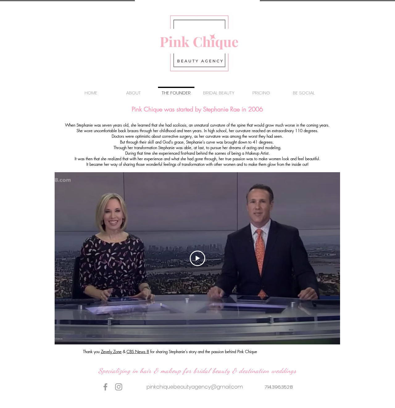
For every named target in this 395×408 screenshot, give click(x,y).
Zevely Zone (111, 351)
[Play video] (197, 258)
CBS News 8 (138, 351)
